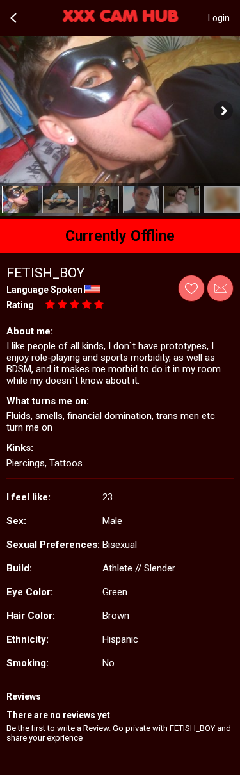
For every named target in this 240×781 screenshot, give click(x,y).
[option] (20, 199)
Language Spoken (44, 289)
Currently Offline (120, 236)
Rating (20, 305)
